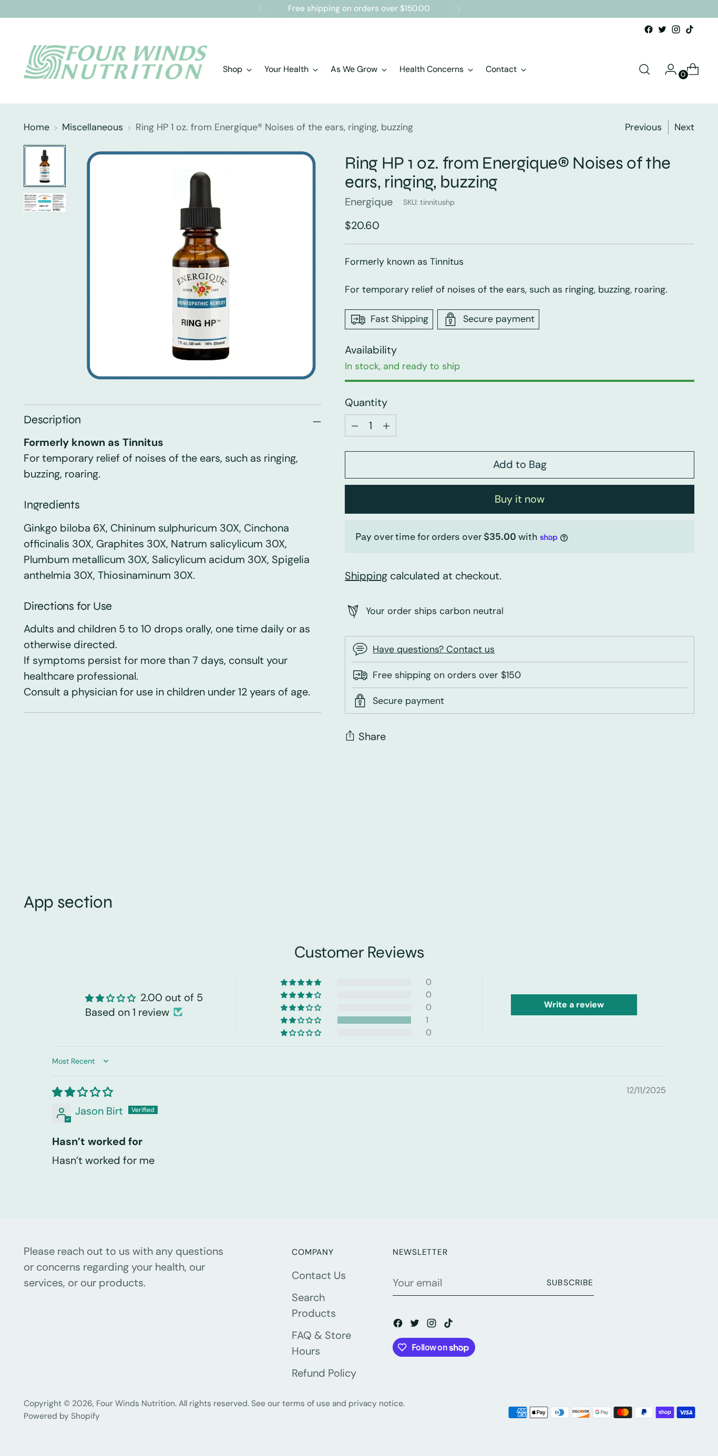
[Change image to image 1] (45, 166)
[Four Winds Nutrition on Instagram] (676, 29)
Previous (643, 127)
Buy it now (520, 499)
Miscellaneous (92, 127)
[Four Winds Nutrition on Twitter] (662, 29)
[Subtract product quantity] (386, 425)
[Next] (458, 9)
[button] (302, 1020)
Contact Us (319, 1275)
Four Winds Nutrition (135, 1403)
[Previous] (259, 9)
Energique (369, 202)
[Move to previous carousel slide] (661, 836)
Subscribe (570, 1282)
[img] (82, 1092)
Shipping (366, 576)
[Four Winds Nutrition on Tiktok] (689, 29)
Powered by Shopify (62, 1416)
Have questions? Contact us (434, 649)
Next (684, 127)
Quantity (366, 402)
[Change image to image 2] (45, 202)
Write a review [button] (574, 1004)
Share (372, 736)
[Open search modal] (644, 69)
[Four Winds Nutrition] (116, 69)
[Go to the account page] (666, 69)
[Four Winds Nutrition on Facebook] (648, 29)
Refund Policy (324, 1373)
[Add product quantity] (354, 425)
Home (36, 127)
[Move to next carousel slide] (685, 835)
